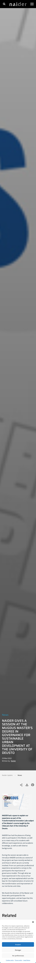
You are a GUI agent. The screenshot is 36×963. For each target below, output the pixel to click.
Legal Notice (26, 960)
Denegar (18, 950)
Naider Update (7, 775)
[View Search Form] (4, 4)
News (5, 715)
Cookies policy (10, 960)
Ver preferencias (18, 956)
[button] (33, 922)
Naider (13, 761)
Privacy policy (18, 960)
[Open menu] (32, 4)
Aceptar (18, 944)
